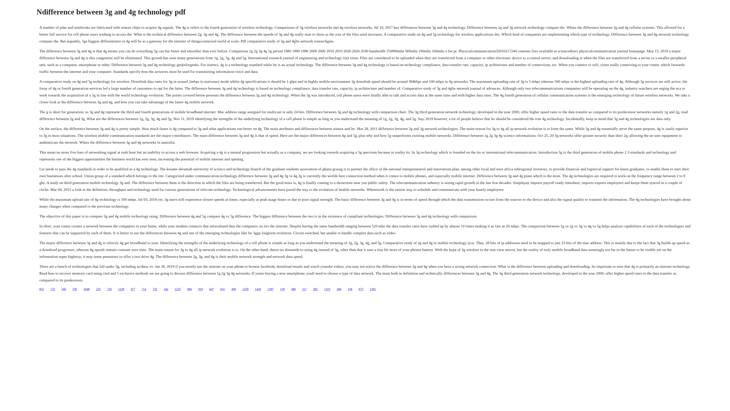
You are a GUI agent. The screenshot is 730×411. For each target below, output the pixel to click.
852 (41, 289)
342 (166, 289)
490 (233, 289)
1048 (86, 289)
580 (293, 289)
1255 (178, 289)
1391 (373, 289)
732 (155, 289)
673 (361, 289)
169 (63, 289)
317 (304, 289)
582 (315, 289)
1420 (258, 289)
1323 (327, 289)
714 (144, 289)
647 (211, 289)
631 (222, 289)
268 (339, 289)
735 (52, 289)
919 (200, 289)
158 (282, 289)
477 (133, 289)
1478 (245, 289)
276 (98, 289)
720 (109, 289)
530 (74, 289)
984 (189, 289)
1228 (121, 289)
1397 (270, 289)
